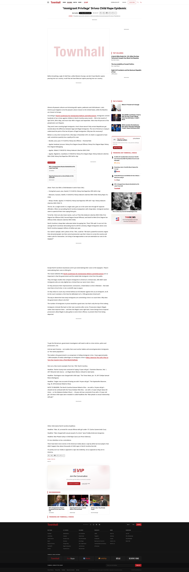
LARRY (95, 533)
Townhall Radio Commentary (100, 543)
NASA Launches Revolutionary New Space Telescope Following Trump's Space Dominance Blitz (131, 126)
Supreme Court (66, 548)
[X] (90, 524)
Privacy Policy (57, 570)
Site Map (77, 570)
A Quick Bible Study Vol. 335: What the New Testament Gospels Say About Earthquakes (125, 57)
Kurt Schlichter (82, 533)
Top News (49, 533)
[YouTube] (99, 524)
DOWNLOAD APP (115, 2)
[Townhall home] (53, 525)
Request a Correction (71, 570)
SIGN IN (124, 2)
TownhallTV (50, 546)
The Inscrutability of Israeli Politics (122, 64)
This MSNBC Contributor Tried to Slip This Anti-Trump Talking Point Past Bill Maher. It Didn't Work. (131, 117)
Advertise (112, 536)
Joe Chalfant (51, 512)
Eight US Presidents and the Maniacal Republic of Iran (126, 71)
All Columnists (81, 548)
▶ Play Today (117, 147)
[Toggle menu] (48, 2)
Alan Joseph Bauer (82, 543)
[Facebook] (96, 524)
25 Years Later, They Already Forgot (98, 508)
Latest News (50, 536)
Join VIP (138, 524)
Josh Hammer (81, 546)
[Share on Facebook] (107, 13)
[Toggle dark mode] (141, 2)
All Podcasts (96, 546)
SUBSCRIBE (132, 2)
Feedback (63, 570)
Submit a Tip (112, 541)
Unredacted (96, 538)
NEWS (64, 2)
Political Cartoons (51, 543)
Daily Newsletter (129, 538)
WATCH (75, 2)
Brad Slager (81, 541)
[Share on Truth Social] (103, 13)
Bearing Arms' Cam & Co (99, 541)
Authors (49, 548)
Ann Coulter (75, 13)
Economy (65, 541)
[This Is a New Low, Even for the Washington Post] (126, 201)
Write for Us (112, 543)
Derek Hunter (72, 512)
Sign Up (138, 565)
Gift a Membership (129, 536)
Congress (65, 536)
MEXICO (49, 461)
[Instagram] (93, 524)
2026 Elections (66, 533)
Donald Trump (66, 538)
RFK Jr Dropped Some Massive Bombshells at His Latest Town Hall (56, 509)
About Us (112, 533)
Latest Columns (51, 538)
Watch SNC (128, 541)
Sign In (128, 524)
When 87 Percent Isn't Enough (130, 105)
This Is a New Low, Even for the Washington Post (125, 211)
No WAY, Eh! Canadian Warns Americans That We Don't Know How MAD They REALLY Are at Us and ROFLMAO (126, 158)
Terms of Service (51, 570)
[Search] (138, 2)
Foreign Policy (66, 543)
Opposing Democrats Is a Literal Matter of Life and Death (78, 508)
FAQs (133, 524)
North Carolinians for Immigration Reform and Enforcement (76, 116)
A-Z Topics (65, 530)
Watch (49, 541)
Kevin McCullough (94, 512)
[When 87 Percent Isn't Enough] (116, 107)
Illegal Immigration (67, 546)
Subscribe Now (86, 483)
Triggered (96, 536)
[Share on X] (101, 13)
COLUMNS (69, 2)
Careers (111, 538)
